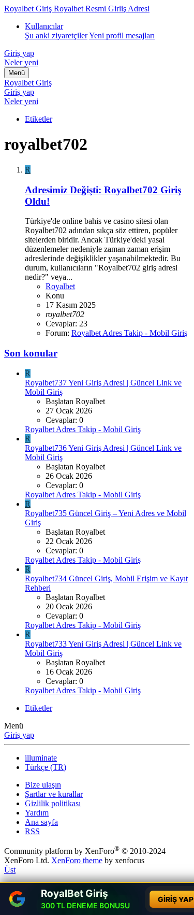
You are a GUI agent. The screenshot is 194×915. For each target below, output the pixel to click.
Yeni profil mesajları (122, 35)
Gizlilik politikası (53, 803)
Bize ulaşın (43, 784)
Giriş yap (19, 735)
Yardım (37, 812)
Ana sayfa (41, 822)
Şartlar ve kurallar (54, 794)
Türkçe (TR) (45, 767)
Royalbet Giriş (28, 82)
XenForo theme (76, 860)
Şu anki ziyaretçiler (56, 35)
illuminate (41, 757)
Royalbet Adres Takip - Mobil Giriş (129, 332)
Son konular (30, 353)
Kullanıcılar (44, 26)
